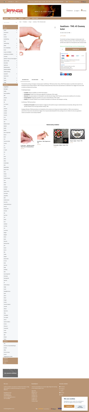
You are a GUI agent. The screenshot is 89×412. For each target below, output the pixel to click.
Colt (4, 147)
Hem (4, 25)
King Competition (7, 93)
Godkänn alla (69, 406)
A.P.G (5, 117)
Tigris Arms (6, 310)
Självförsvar (6, 65)
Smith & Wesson (7, 284)
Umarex (5, 323)
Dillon (5, 160)
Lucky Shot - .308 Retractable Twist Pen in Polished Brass (27, 146)
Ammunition (6, 32)
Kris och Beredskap (7, 47)
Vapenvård (6, 73)
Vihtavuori (5, 326)
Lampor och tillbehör (7, 52)
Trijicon (5, 319)
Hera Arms (5, 202)
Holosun (5, 206)
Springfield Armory (7, 291)
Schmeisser (6, 276)
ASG (4, 121)
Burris (5, 136)
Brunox (5, 134)
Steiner (5, 297)
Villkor (5, 350)
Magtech (5, 234)
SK (4, 282)
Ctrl (4, 152)
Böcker (5, 34)
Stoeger (5, 300)
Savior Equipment (7, 273)
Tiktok (61, 394)
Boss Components (7, 132)
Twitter (61, 390)
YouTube (62, 392)
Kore (4, 221)
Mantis (5, 236)
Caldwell (5, 110)
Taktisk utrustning (7, 71)
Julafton (4, 363)
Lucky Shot (6, 230)
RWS (4, 95)
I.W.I (4, 217)
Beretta (5, 130)
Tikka (5, 313)
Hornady (5, 210)
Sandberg (5, 269)
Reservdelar (6, 62)
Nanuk (5, 247)
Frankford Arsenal (7, 178)
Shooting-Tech (6, 278)
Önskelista (6, 18)
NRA (4, 252)
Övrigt (5, 82)
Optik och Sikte (6, 60)
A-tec (5, 106)
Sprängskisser (5, 360)
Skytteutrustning (7, 67)
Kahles (5, 219)
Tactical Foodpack (7, 304)
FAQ (4, 343)
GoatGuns (5, 186)
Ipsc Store (5, 215)
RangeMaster (6, 86)
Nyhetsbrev (21, 18)
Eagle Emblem (6, 167)
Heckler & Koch (6, 199)
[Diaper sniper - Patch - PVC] (77, 134)
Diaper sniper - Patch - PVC (76, 140)
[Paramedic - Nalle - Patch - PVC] (61, 136)
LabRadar (5, 223)
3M (4, 102)
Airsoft (5, 30)
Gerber (5, 182)
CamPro (5, 143)
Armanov (5, 115)
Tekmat (5, 308)
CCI (4, 145)
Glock (5, 184)
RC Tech (5, 260)
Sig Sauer (5, 280)
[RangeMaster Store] (13, 10)
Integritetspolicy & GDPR (8, 356)
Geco (5, 180)
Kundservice (5, 341)
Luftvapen (5, 56)
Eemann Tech (6, 169)
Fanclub (5, 36)
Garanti (5, 354)
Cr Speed (5, 149)
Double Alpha (6, 163)
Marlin (5, 239)
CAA (4, 139)
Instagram (62, 388)
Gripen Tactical (6, 191)
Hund (5, 41)
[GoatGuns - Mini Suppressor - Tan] (44, 134)
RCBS (5, 263)
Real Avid (5, 265)
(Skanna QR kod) (72, 61)
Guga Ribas (6, 195)
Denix (5, 156)
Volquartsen (6, 328)
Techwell (5, 306)
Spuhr (5, 293)
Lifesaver (5, 97)
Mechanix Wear (6, 243)
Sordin (5, 289)
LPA (4, 228)
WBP (4, 334)
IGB (4, 213)
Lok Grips (5, 226)
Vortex (5, 330)
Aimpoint (5, 108)
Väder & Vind (6, 76)
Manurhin (5, 241)
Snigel (5, 286)
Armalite (5, 112)
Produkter (5, 28)
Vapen (5, 78)
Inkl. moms (10, 1)
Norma (5, 250)
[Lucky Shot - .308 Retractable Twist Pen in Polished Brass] (28, 136)
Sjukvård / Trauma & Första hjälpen (10, 58)
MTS (4, 245)
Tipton (5, 339)
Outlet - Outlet (35, 18)
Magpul (5, 232)
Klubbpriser (27, 18)
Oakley (5, 91)
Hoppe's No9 (6, 208)
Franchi (5, 176)
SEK (16, 1)
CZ (4, 154)
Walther (5, 332)
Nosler (5, 99)
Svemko (5, 302)
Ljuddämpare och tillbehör (8, 54)
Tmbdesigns (6, 315)
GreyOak (5, 189)
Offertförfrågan (13, 18)
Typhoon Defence (7, 321)
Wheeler (5, 337)
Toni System (6, 317)
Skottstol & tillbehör (7, 69)
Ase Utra (5, 119)
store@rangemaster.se (10, 397)
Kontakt (5, 347)
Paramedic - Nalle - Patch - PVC (61, 145)
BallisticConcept (7, 123)
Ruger (5, 267)
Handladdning (6, 39)
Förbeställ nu (76, 49)
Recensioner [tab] (35, 79)
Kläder (5, 45)
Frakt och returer (7, 352)
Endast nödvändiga (80, 407)
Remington (6, 89)
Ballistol (5, 126)
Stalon (5, 295)
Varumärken (5, 84)
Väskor (5, 80)
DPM (4, 165)
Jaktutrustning (6, 43)
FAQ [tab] (42, 79)
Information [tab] (25, 79)
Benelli (5, 128)
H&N (4, 197)
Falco (5, 171)
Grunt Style (6, 193)
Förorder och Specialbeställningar (10, 345)
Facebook (63, 386)
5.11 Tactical (6, 104)
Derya (5, 158)
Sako (5, 271)
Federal (5, 173)
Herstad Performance (7, 204)
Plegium (5, 256)
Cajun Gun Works (7, 141)
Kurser (5, 49)
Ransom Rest (6, 258)
